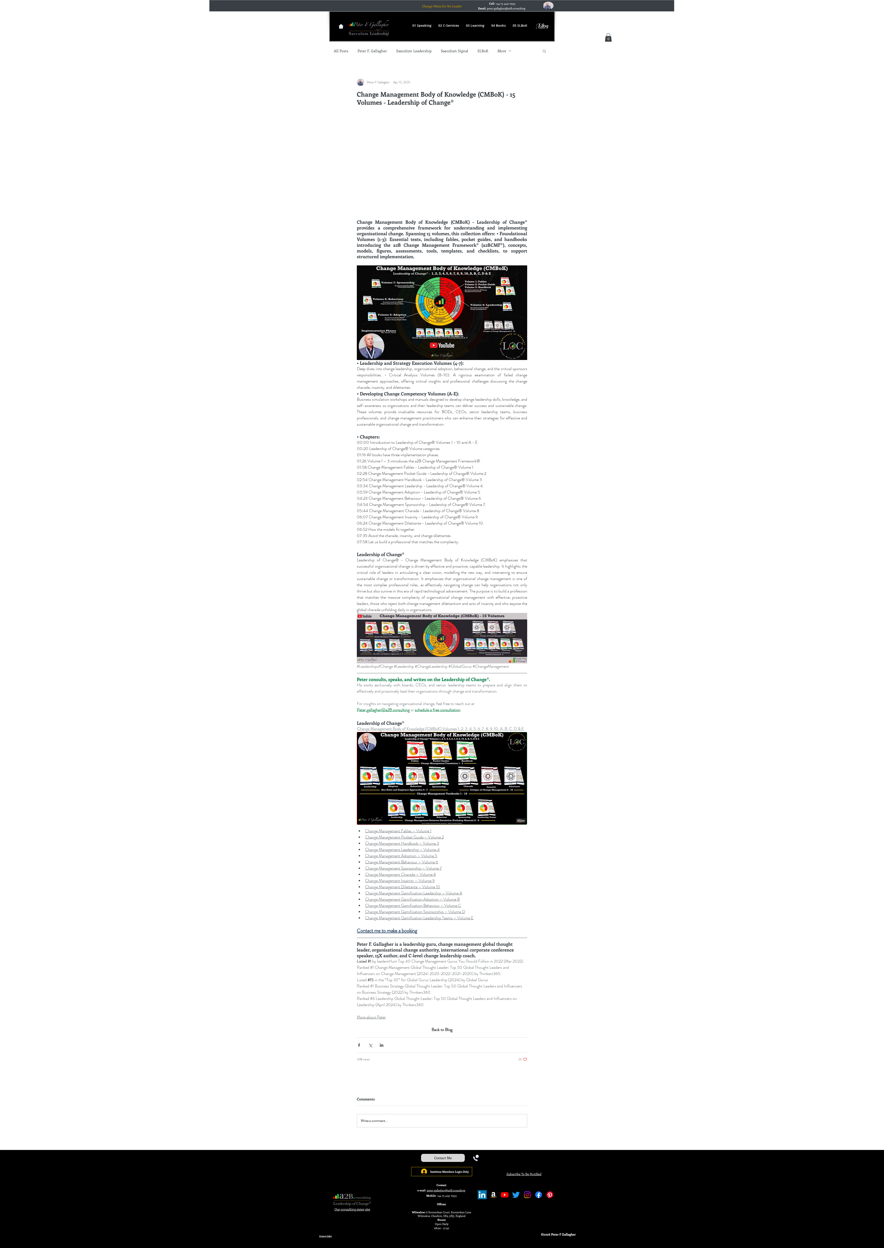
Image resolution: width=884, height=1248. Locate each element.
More (501, 51)
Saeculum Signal (454, 51)
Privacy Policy (325, 1236)
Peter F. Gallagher (372, 51)
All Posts (341, 51)
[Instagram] (527, 1194)
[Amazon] (493, 1194)
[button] (608, 37)
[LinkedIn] (482, 1194)
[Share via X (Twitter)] (370, 1045)
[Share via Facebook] (359, 1045)
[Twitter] (516, 1194)
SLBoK (482, 51)
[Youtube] (504, 1194)
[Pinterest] (549, 1194)
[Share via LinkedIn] (381, 1045)
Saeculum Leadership (414, 51)
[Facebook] (538, 1194)
